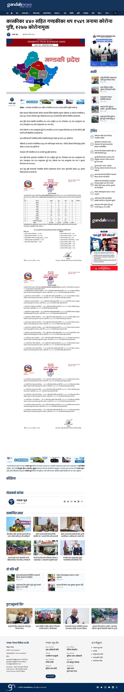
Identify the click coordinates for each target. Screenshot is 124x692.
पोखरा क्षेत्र (36, 13)
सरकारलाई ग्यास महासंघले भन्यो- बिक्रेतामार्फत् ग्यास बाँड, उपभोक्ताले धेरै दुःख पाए (18, 560)
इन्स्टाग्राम (29, 468)
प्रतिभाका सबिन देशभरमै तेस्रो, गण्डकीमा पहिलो (103, 136)
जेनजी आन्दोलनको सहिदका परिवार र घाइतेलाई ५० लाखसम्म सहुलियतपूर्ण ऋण (45, 560)
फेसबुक (19, 468)
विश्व (99, 13)
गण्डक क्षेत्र (25, 13)
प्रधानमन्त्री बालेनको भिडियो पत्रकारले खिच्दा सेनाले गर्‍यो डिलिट (28, 576)
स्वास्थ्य (56, 13)
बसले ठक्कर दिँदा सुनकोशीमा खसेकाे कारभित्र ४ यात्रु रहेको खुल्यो (104, 199)
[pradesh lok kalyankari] (104, 250)
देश (17, 13)
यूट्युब (34, 468)
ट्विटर (24, 468)
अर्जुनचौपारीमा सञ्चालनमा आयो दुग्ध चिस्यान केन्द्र (108, 78)
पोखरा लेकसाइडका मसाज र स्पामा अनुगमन (68, 576)
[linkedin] (78, 502)
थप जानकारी (50, 676)
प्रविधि (71, 13)
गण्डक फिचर (47, 13)
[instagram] (71, 502)
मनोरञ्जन (85, 13)
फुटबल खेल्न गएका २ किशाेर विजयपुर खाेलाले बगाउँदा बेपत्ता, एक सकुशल (105, 168)
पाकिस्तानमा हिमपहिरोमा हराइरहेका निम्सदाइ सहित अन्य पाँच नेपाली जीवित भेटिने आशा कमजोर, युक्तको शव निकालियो (104, 184)
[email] (82, 502)
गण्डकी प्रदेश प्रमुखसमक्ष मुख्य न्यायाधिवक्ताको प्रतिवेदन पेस (72, 558)
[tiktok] (117, 687)
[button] (115, 13)
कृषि (78, 13)
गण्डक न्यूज (22, 500)
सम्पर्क (95, 651)
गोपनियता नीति (97, 660)
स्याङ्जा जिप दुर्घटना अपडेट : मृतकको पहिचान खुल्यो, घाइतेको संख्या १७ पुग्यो (104, 627)
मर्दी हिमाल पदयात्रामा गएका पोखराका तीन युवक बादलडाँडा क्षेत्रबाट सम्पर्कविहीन (103, 144)
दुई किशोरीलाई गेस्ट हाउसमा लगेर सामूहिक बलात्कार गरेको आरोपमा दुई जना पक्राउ (104, 159)
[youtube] (75, 502)
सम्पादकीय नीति (98, 657)
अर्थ (65, 13)
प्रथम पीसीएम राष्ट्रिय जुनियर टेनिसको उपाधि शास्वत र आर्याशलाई (107, 89)
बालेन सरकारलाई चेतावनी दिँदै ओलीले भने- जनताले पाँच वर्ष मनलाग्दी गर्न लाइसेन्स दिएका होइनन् (45, 536)
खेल (93, 13)
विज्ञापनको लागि (98, 654)
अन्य (106, 13)
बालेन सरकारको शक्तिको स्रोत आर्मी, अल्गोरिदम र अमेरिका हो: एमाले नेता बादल (72, 536)
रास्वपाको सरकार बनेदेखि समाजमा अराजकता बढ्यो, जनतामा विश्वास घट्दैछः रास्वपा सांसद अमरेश (76, 628)
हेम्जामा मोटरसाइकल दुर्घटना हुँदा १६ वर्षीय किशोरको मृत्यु (105, 151)
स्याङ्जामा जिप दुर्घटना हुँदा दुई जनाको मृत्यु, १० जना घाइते (28, 586)
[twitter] (68, 502)
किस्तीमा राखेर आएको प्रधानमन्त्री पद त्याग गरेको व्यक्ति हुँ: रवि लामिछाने (19, 535)
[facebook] (64, 502)
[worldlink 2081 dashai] (52, 101)
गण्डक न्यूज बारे (97, 647)
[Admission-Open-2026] (104, 50)
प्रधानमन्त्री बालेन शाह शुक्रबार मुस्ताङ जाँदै (70, 584)
